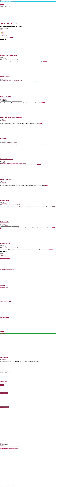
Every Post (13, 59)
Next (2, 253)
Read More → (45, 61)
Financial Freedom (12, 163)
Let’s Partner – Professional (5, 179)
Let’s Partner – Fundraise (5, 243)
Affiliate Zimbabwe (3, 333)
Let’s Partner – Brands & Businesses (7, 97)
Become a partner (3, 59)
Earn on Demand (3, 138)
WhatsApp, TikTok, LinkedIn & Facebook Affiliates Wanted (11, 117)
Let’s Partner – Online (4, 200)
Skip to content (2, 0)
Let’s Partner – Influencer (5, 76)
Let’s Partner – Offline (4, 222)
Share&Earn (17, 59)
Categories (1, 6)
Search (1, 37)
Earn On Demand (8, 59)
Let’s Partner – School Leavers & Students (8, 55)
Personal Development (18, 163)
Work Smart (20, 80)
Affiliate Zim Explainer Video (4, 357)
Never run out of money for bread (6, 159)
